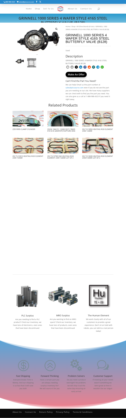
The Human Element (98, 315)
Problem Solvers (76, 375)
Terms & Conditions (82, 412)
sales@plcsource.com (74, 87)
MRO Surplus (63, 315)
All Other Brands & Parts (85, 26)
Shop (73, 26)
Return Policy (46, 412)
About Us (17, 412)
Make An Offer (76, 74)
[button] (56, 29)
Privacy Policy (63, 412)
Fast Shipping (23, 375)
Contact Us (30, 412)
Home (68, 26)
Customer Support (102, 375)
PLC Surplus (27, 315)
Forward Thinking (50, 375)
